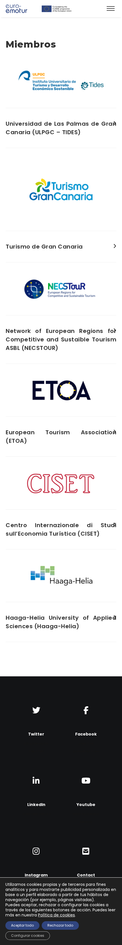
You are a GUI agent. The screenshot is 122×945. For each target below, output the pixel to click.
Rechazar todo (60, 925)
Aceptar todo (22, 925)
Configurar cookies (27, 935)
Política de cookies (56, 915)
